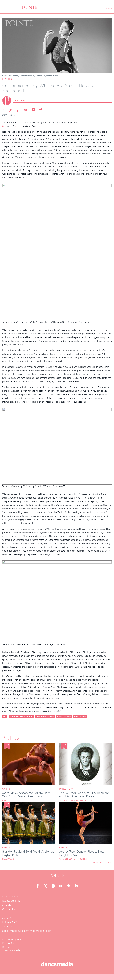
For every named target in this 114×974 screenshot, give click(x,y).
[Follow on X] (45, 886)
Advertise (7, 905)
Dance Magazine (12, 939)
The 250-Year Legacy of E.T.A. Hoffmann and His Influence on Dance (84, 794)
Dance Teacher (11, 947)
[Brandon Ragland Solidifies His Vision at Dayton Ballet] (28, 843)
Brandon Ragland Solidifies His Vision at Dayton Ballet (28, 853)
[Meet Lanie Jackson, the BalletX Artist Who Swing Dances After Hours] (28, 784)
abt (4, 717)
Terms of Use (9, 926)
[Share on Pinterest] (25, 109)
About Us (7, 918)
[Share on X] (10, 109)
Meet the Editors (12, 896)
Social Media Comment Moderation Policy (26, 931)
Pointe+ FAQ (9, 922)
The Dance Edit (11, 950)
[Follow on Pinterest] (68, 886)
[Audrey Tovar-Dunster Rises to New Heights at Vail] (85, 843)
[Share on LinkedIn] (18, 109)
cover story (80, 717)
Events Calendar (11, 900)
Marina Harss (20, 100)
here (4, 126)
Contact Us (8, 909)
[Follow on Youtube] (61, 886)
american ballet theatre (21, 717)
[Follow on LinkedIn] (76, 886)
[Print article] (40, 109)
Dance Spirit (9, 943)
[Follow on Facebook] (37, 886)
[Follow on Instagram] (53, 886)
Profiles (7, 79)
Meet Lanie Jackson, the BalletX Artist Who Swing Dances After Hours (26, 794)
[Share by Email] (33, 109)
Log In (109, 8)
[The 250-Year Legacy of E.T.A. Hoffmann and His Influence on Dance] (85, 784)
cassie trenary (64, 717)
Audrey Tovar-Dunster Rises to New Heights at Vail (81, 853)
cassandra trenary (45, 717)
